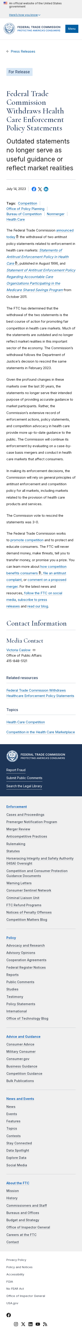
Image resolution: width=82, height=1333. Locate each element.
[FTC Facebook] (8, 1316)
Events (11, 1114)
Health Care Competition (25, 722)
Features (13, 1121)
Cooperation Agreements (26, 960)
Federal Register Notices (26, 967)
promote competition (27, 540)
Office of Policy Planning (25, 209)
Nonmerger (55, 214)
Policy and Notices (19, 1267)
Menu (72, 28)
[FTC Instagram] (16, 1325)
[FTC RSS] (45, 1325)
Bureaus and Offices (22, 1213)
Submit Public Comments (24, 778)
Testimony (14, 997)
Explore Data (16, 1158)
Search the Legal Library (24, 786)
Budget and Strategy (22, 1220)
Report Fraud (16, 770)
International (16, 1011)
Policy (11, 938)
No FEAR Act (15, 1288)
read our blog (37, 606)
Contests (13, 1136)
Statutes (13, 851)
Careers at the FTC (21, 1235)
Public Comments (20, 982)
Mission (12, 1191)
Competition (27, 203)
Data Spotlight (17, 1150)
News (10, 1107)
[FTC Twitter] (23, 1324)
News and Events (20, 1099)
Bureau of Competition (24, 214)
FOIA (9, 1281)
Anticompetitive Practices (26, 836)
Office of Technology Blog (27, 1018)
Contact (12, 1242)
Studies (12, 989)
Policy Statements (20, 1004)
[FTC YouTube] (38, 1325)
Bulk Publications (20, 1081)
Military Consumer (21, 1051)
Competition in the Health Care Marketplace (40, 732)
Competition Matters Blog (26, 919)
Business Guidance (21, 1066)
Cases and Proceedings (25, 814)
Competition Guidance (24, 1073)
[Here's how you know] (41, 9)
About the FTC (17, 1183)
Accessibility (15, 1274)
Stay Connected (19, 1143)
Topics (11, 1128)
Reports (12, 975)
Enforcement (16, 807)
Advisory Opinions (20, 953)
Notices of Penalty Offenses (29, 912)
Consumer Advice (20, 1044)
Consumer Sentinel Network (28, 890)
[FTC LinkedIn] (30, 1325)
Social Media (16, 1165)
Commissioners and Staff (26, 1205)
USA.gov (12, 1303)
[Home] (33, 33)
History (12, 1198)
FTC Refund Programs (23, 905)
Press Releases (23, 51)
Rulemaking (15, 844)
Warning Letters (19, 883)
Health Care (15, 219)
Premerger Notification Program (31, 822)
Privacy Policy (16, 1260)
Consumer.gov (17, 1059)
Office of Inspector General (28, 1227)
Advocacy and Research (25, 945)
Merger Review (18, 829)
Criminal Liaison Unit (22, 898)
